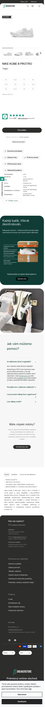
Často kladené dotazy (16, 607)
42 (33, 80)
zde (30, 689)
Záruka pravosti (24, 376)
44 (24, 84)
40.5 (15, 80)
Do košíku (22, 130)
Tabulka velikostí (7, 94)
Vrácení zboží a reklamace (18, 575)
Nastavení (22, 694)
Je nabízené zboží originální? (19, 362)
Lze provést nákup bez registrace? (22, 394)
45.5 (15, 89)
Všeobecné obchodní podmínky (20, 579)
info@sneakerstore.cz (19, 537)
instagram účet (21, 378)
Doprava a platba (14, 564)
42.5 (6, 84)
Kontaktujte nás (22, 447)
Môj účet (34, 1)
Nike (24, 174)
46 (24, 89)
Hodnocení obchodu (15, 610)
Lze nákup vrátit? (14, 402)
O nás (10, 599)
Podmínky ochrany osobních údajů (21, 582)
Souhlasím (22, 702)
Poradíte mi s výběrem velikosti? (21, 387)
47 (33, 89)
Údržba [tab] (14, 474)
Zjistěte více (22, 279)
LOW (24, 177)
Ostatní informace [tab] (27, 474)
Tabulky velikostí (14, 571)
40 (6, 80)
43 (15, 84)
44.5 (33, 84)
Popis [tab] (6, 474)
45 (6, 89)
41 (24, 80)
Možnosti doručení (19, 142)
